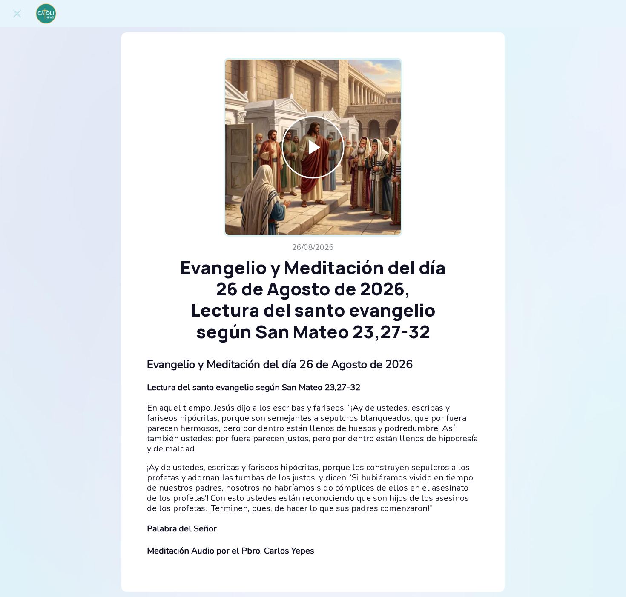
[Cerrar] (17, 14)
